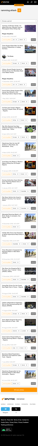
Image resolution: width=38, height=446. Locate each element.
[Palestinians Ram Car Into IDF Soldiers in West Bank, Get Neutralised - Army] (30, 146)
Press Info (10, 420)
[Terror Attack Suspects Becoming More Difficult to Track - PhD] (30, 322)
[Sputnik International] (5, 3)
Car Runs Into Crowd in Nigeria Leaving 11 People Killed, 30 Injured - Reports (12, 109)
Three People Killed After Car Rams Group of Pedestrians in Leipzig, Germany (12, 47)
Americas (10, 404)
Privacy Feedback (23, 422)
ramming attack (8, 10)
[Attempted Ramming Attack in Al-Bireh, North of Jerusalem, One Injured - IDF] (30, 218)
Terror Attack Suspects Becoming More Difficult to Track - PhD (12, 320)
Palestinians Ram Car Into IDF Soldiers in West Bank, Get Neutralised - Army (11, 144)
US (13, 39)
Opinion (15, 330)
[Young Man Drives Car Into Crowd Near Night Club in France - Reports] (30, 288)
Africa (14, 120)
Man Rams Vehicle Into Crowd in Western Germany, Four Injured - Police (11, 198)
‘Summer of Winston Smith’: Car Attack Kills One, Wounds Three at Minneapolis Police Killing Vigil (12, 27)
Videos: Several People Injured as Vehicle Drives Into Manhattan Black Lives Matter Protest (12, 71)
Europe (15, 63)
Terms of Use (17, 420)
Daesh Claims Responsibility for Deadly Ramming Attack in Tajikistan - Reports (12, 338)
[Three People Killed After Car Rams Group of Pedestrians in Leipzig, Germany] (30, 49)
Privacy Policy (14, 422)
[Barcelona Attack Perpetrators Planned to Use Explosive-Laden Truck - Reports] (30, 356)
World (21, 39)
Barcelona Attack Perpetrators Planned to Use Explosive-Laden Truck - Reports (11, 355)
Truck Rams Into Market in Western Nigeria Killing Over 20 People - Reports (12, 163)
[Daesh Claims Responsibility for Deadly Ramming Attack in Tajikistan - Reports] (30, 339)
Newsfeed (23, 191)
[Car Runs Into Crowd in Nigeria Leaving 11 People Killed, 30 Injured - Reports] (30, 111)
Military (32, 404)
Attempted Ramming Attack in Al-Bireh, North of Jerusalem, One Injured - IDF (12, 216)
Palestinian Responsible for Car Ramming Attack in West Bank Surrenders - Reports (11, 372)
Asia (14, 348)
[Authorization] (28, 2)
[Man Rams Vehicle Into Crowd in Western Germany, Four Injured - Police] (30, 199)
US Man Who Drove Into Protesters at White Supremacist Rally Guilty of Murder (13, 234)
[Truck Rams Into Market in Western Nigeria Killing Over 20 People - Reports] (30, 165)
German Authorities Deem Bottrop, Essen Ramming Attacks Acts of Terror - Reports (12, 181)
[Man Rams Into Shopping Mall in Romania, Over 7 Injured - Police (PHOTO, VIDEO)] (30, 271)
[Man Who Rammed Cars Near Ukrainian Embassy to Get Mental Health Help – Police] (30, 128)
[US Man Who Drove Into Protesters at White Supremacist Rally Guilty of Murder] (30, 235)
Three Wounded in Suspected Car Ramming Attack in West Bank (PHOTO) (12, 251)
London (24, 330)
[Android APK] (6, 430)
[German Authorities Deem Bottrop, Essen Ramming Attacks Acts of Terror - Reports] (30, 182)
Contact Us (25, 420)
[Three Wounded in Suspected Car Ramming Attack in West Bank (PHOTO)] (30, 253)
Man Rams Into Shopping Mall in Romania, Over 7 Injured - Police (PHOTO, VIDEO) (11, 270)
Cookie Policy (5, 422)
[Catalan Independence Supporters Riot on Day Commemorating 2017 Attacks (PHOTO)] (30, 305)
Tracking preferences (7, 425)
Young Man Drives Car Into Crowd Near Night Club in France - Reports (12, 286)
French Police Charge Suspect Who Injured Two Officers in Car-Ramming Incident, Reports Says (12, 92)
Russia (17, 404)
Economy (25, 404)
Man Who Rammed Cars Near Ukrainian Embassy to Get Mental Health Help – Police (12, 127)
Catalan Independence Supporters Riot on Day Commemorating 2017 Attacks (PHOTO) (12, 304)
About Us (3, 420)
